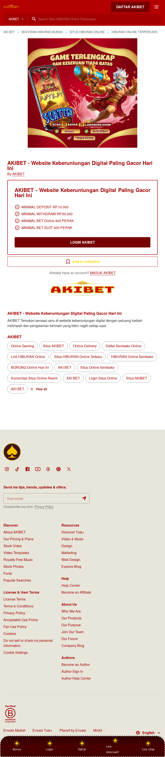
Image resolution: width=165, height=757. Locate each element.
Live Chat (148, 749)
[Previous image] (9, 93)
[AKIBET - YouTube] (38, 469)
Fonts (7, 573)
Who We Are (71, 611)
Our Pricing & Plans (18, 538)
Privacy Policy (44, 506)
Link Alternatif (112, 749)
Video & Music (72, 538)
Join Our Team (72, 631)
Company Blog (72, 645)
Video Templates (16, 552)
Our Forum (69, 638)
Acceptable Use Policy (20, 619)
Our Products (71, 618)
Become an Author (75, 664)
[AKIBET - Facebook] (27, 469)
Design (66, 545)
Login (49, 749)
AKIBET (18, 173)
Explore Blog (71, 566)
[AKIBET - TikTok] (17, 469)
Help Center (70, 585)
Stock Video (12, 545)
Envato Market (14, 730)
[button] (82, 93)
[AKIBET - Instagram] (7, 469)
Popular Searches (17, 580)
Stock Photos (13, 566)
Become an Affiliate (76, 592)
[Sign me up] (84, 498)
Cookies (9, 633)
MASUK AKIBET (103, 272)
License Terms (14, 599)
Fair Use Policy (15, 626)
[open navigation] (156, 7)
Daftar (82, 749)
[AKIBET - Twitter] (69, 469)
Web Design (70, 559)
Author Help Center (76, 678)
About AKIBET (14, 532)
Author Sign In (72, 671)
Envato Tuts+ (42, 730)
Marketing (68, 552)
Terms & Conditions (18, 605)
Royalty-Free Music (18, 559)
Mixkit (97, 730)
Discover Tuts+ (72, 532)
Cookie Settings (15, 652)
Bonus (17, 749)
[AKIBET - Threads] (48, 469)
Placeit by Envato (73, 730)
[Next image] (156, 93)
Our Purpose (71, 624)
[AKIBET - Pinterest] (58, 469)
